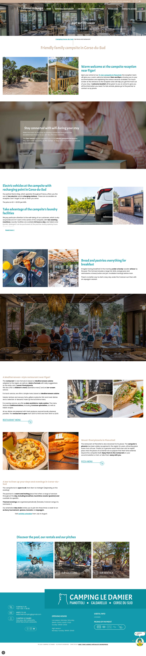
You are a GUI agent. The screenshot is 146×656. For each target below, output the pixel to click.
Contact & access (129, 9)
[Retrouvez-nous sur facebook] (134, 2)
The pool (81, 9)
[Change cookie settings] (3, 652)
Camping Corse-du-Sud (64, 39)
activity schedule (25, 514)
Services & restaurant (64, 9)
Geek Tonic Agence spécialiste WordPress (93, 644)
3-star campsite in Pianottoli (110, 75)
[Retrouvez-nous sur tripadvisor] (140, 2)
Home (48, 9)
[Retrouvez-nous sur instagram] (137, 2)
